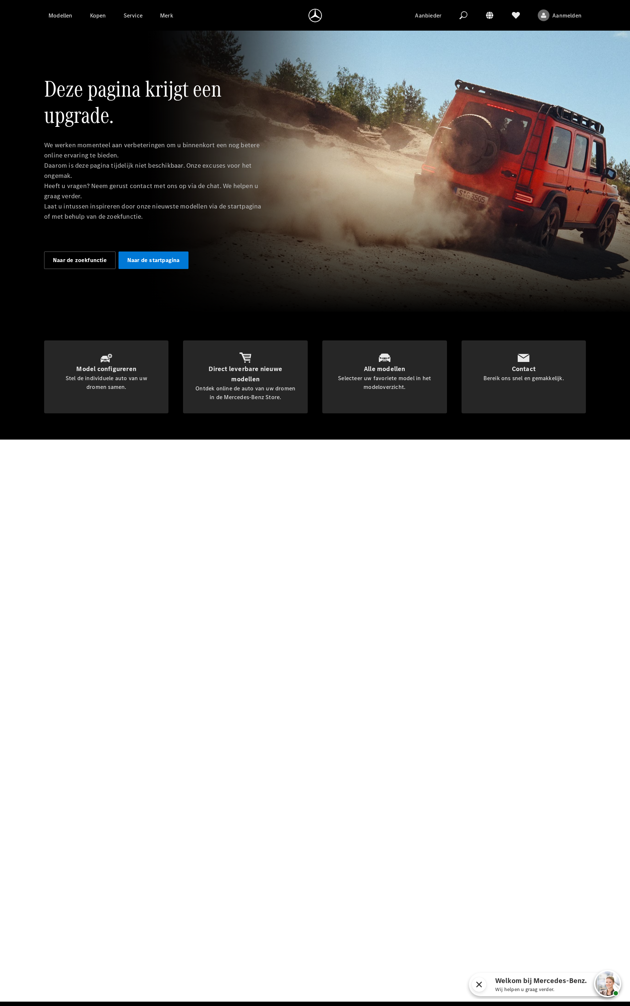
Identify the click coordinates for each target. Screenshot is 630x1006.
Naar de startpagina (153, 260)
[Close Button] (479, 984)
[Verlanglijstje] (516, 15)
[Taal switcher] (489, 15)
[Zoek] (463, 15)
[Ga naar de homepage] (315, 15)
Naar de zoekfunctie (80, 260)
